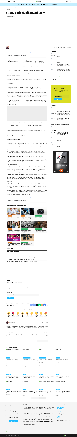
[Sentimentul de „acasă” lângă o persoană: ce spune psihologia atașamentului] (46, 385)
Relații (59, 146)
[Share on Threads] (61, 47)
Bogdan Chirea (12, 322)
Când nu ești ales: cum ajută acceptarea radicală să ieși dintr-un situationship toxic (64, 144)
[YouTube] (9, 1)
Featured (62, 111)
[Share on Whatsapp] (60, 47)
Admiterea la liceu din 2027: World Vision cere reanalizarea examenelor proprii (13, 218)
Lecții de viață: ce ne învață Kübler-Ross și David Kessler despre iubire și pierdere (24, 254)
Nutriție (28, 357)
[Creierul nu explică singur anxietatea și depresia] (13, 385)
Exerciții (59, 111)
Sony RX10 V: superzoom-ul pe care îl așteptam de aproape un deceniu (40, 218)
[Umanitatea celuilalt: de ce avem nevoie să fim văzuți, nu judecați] (30, 370)
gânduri (44, 79)
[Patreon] (14, 1)
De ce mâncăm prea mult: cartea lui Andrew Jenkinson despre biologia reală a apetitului (30, 361)
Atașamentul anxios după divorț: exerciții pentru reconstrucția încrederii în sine (13, 361)
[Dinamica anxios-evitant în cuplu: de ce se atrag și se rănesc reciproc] (46, 370)
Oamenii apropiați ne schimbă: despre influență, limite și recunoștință (22, 255)
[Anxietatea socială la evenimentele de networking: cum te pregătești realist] (54, 71)
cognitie (16, 282)
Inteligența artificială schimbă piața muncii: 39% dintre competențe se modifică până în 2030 (26, 218)
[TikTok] (12, 1)
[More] (65, 47)
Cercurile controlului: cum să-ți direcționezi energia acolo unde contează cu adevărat (62, 133)
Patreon (59, 416)
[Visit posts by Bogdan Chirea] (7, 322)
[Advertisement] (27, 113)
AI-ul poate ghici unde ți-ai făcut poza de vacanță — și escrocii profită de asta (40, 231)
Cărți (59, 56)
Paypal (58, 417)
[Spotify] (13, 1)
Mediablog (59, 408)
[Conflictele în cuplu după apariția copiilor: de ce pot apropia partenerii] (46, 353)
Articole (8, 9)
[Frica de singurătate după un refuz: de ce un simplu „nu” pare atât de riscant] (54, 66)
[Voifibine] (38, 1)
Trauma (69, 111)
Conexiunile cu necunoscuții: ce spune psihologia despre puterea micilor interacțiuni (30, 392)
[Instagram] (11, 1)
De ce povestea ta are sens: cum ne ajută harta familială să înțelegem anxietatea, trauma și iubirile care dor (63, 109)
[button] (7, 1)
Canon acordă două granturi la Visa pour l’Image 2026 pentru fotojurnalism (26, 231)
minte (21, 282)
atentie (13, 282)
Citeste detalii (13, 421)
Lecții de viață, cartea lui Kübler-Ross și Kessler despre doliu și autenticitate (23, 261)
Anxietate (59, 71)
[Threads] (16, 1)
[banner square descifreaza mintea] (58, 126)
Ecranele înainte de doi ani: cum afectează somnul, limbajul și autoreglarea (62, 361)
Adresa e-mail (10, 292)
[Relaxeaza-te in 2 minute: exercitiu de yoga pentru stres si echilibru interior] (54, 139)
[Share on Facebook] (57, 47)
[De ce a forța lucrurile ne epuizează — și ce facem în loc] (63, 370)
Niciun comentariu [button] (43, 340)
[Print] (44, 305)
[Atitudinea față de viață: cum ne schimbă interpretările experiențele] (13, 370)
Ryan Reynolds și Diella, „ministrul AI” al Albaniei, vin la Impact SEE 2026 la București (14, 244)
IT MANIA (59, 409)
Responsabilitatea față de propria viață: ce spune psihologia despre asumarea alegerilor (63, 392)
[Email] (42, 305)
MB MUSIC (59, 411)
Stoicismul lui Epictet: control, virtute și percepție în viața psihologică (22, 259)
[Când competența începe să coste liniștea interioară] (54, 120)
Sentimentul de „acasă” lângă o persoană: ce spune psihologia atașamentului (45, 392)
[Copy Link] (63, 47)
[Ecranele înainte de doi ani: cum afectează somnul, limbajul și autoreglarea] (63, 353)
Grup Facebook (60, 407)
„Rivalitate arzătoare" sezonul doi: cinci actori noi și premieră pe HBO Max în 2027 (14, 231)
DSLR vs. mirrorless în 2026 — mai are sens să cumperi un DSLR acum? (27, 244)
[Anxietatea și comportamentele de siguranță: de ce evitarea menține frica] (54, 115)
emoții (8, 80)
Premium (66, 111)
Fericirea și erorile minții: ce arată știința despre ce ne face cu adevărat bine (23, 257)
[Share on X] (58, 47)
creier (19, 282)
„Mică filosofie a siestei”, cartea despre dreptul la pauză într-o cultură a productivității (63, 59)
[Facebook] (8, 1)
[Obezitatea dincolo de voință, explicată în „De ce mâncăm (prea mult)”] (54, 55)
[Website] (45, 322)
